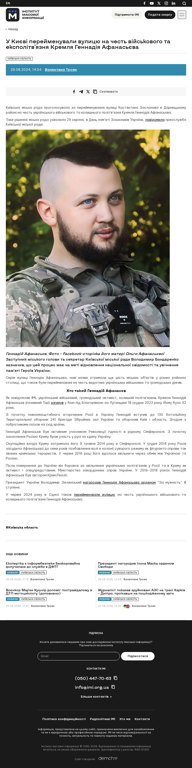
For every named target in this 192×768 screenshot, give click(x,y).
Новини (12, 572)
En (8, 3)
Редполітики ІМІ (102, 719)
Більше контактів (94, 696)
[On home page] (25, 15)
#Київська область (22, 527)
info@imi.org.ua (92, 687)
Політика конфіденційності (64, 719)
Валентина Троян (61, 70)
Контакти (142, 719)
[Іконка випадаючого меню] (182, 15)
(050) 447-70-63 (93, 678)
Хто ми (124, 719)
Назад (13, 29)
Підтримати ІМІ (127, 14)
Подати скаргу (160, 14)
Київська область (33, 572)
